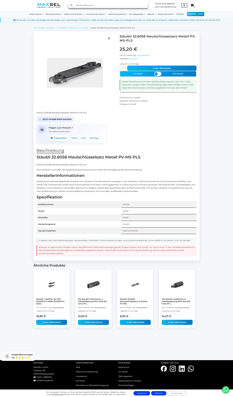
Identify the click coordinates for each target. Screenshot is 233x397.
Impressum (81, 376)
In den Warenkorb (162, 68)
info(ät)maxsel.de (44, 380)
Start (35, 28)
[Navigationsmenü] (184, 5)
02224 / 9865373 (44, 377)
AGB (78, 367)
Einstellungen (58, 394)
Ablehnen (159, 393)
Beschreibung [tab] (50, 150)
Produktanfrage (126, 385)
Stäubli (133, 104)
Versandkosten (143, 55)
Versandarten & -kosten (129, 381)
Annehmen (141, 393)
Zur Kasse (123, 372)
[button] (42, 14)
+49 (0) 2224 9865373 (164, 4)
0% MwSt (80, 381)
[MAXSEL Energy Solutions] (49, 5)
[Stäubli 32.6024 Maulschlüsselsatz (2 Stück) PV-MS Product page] (135, 284)
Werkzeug (62, 28)
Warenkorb (123, 367)
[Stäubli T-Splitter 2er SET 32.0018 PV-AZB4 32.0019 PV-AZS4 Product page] (52, 284)
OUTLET (180, 14)
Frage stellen (60, 138)
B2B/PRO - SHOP (196, 14)
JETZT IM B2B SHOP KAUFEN (55, 119)
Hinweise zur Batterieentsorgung (92, 385)
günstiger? (133, 59)
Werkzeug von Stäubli (78, 28)
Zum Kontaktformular (164, 7)
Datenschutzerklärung (87, 372)
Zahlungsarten (125, 376)
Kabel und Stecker (48, 28)
